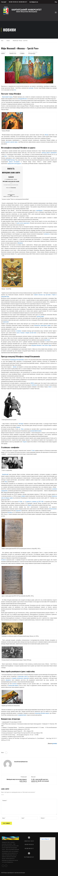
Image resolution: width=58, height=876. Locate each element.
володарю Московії (22, 98)
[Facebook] (6, 753)
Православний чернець (7, 97)
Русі (5, 156)
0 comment (22, 53)
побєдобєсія (8, 680)
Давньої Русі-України (14, 161)
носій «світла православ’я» (23, 223)
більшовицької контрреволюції (17, 359)
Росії (15, 90)
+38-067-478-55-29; (13, 2)
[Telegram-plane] (6, 866)
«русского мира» (40, 316)
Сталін (33, 450)
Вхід (56, 2)
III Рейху (20, 501)
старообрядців (39, 210)
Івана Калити (47, 340)
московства (47, 234)
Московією (20, 243)
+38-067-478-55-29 (29, 844)
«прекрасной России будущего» (14, 163)
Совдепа (25, 441)
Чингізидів (20, 423)
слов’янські (34, 385)
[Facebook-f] (3, 866)
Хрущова (18, 427)
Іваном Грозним (52, 509)
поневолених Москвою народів (42, 713)
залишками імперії (22, 715)
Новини (8, 40)
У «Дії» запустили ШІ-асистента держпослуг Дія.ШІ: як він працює (40, 780)
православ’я (6, 322)
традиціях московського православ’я (20, 678)
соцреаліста (18, 510)
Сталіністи (3, 560)
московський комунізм (13, 685)
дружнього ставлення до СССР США (34, 501)
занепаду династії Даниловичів (49, 152)
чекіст (6, 481)
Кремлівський (5, 474)
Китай (49, 387)
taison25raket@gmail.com (20, 761)
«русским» (31, 88)
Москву (46, 134)
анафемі (23, 496)
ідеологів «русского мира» (12, 142)
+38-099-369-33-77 (22, 2)
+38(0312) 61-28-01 (29, 841)
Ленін (22, 429)
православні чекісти (23, 676)
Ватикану (10, 512)
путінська (14, 683)
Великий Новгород (10, 160)
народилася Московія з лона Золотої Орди (41, 345)
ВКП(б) (32, 383)
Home (2, 40)
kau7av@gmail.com (33, 2)
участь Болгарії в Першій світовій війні (26, 332)
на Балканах (18, 331)
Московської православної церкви (42, 325)
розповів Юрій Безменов (36, 431)
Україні (29, 505)
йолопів (14, 367)
